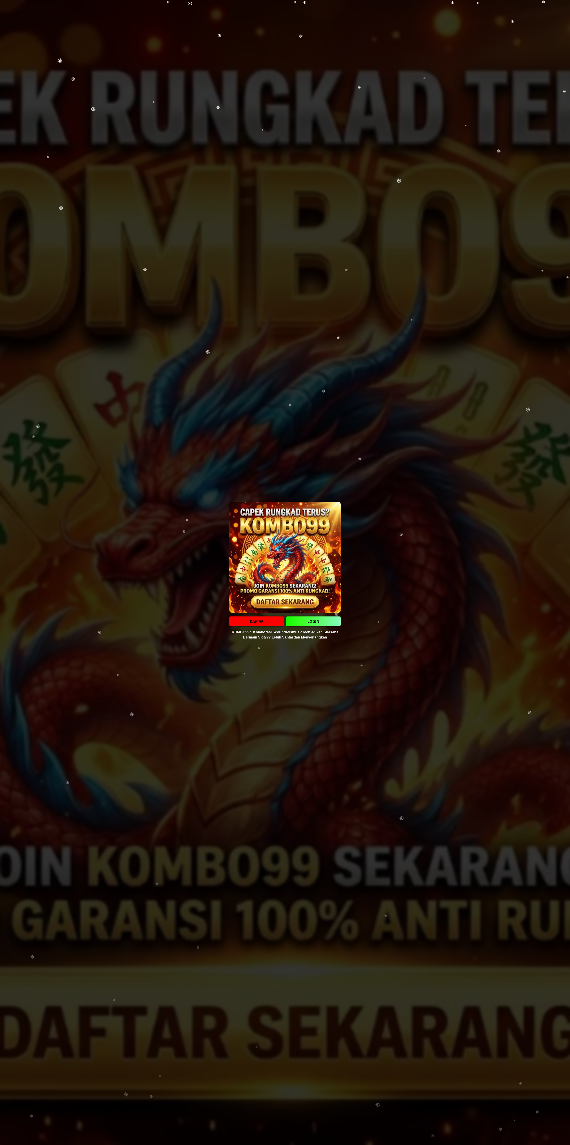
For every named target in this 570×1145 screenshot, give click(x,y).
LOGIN (313, 621)
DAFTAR (257, 621)
